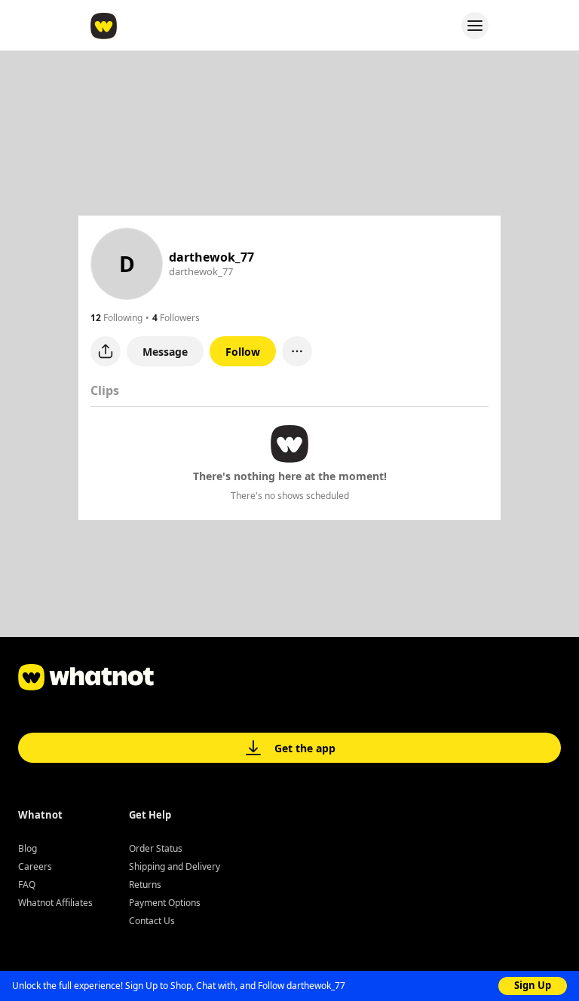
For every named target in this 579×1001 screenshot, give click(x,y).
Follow (242, 351)
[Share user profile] (105, 351)
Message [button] (165, 351)
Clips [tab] (104, 390)
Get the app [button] (304, 748)
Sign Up (532, 985)
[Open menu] (475, 25)
